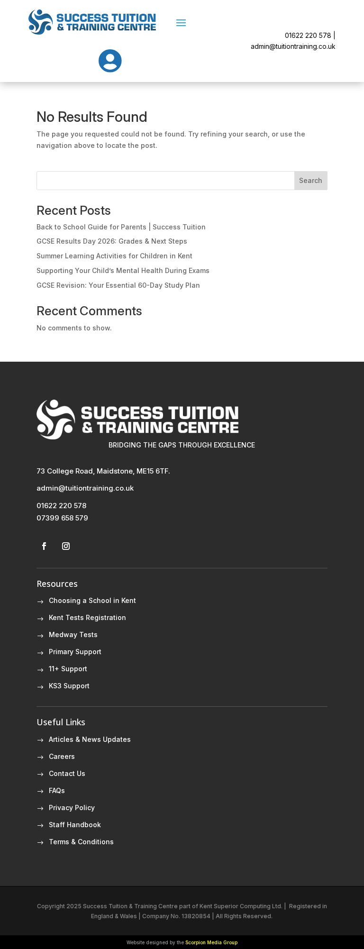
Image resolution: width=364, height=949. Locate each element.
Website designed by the (182, 942)
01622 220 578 (61, 505)
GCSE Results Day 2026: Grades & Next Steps (111, 241)
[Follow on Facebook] (44, 546)
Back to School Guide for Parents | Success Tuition (121, 227)
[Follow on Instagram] (65, 546)
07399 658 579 (62, 517)
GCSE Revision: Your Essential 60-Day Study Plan (118, 285)
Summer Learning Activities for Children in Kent (114, 256)
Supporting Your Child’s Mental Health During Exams (122, 270)
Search (310, 180)
